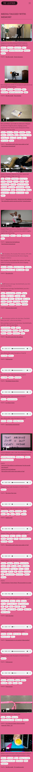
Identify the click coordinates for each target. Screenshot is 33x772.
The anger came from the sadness (14, 336)
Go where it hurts (10, 402)
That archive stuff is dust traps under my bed (17, 144)
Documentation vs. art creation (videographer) (18, 640)
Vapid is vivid (9, 517)
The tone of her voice (11, 493)
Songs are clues (9, 615)
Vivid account (9, 359)
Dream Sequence (18, 56)
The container (17, 95)
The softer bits (9, 273)
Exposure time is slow (11, 199)
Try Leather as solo (19, 767)
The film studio (9, 56)
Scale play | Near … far (6, 725)
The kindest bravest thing (12, 381)
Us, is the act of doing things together (15, 723)
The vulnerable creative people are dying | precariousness (16, 201)
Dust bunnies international (8, 146)
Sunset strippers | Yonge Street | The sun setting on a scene (16, 582)
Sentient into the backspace (25, 199)
